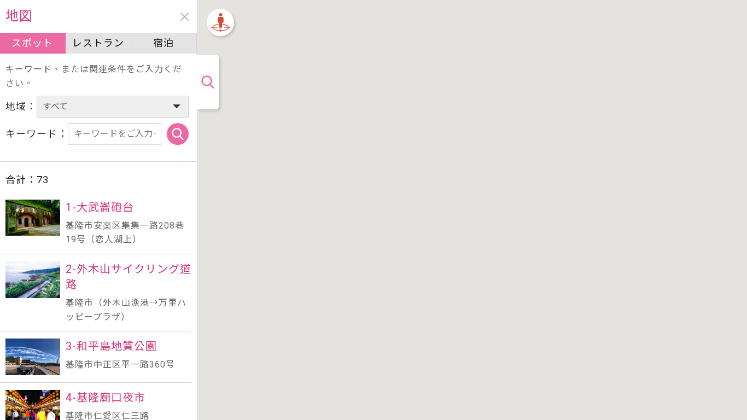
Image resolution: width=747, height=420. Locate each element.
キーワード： (36, 133)
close (184, 17)
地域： (21, 106)
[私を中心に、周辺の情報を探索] (220, 22)
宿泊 (163, 43)
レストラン (98, 43)
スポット (32, 43)
